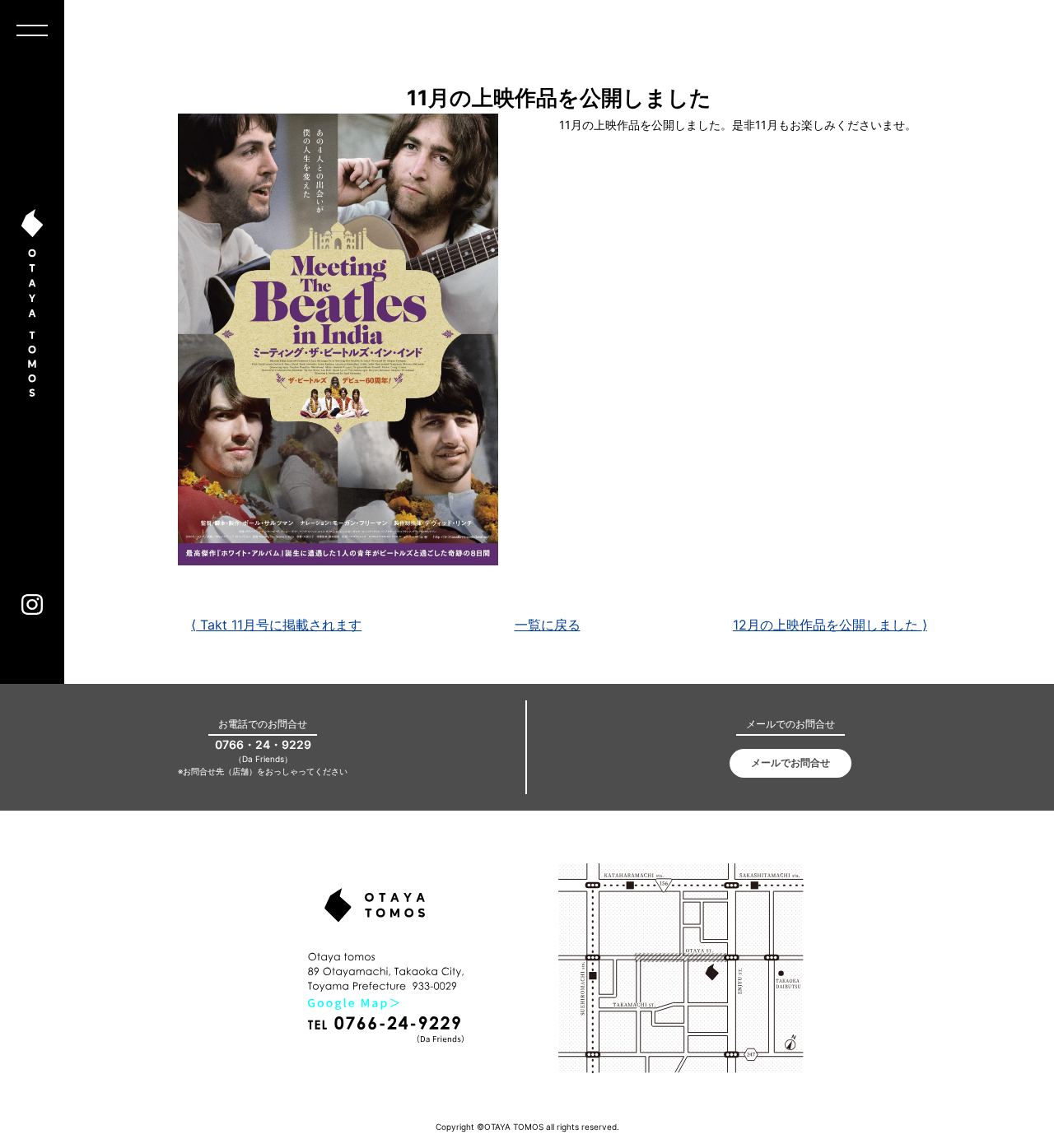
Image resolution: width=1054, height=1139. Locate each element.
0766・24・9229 (263, 744)
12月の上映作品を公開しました (830, 624)
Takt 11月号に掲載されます (276, 624)
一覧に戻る (548, 624)
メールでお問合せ (790, 762)
